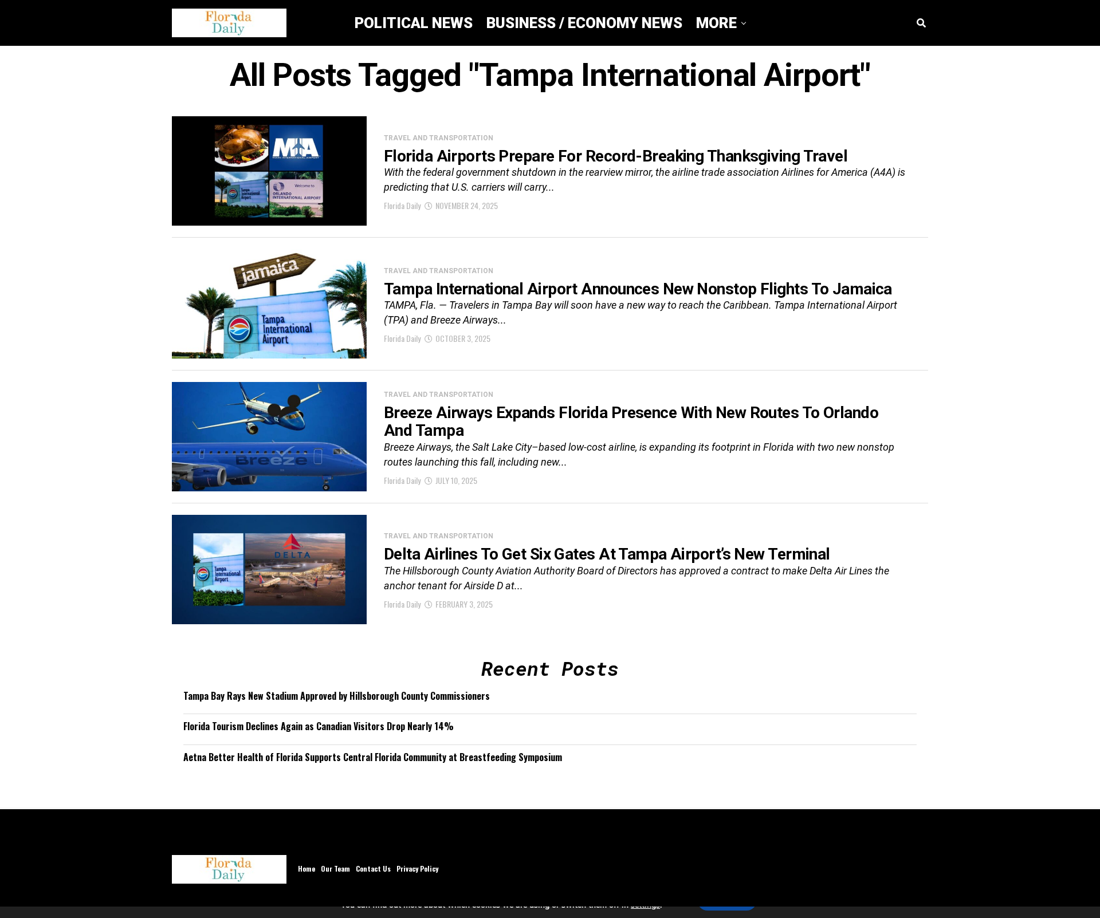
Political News (414, 22)
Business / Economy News (584, 22)
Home (306, 868)
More (716, 22)
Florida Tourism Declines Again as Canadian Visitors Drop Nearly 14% (318, 726)
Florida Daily (402, 205)
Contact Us (373, 868)
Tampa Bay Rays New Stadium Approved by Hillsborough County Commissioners (336, 696)
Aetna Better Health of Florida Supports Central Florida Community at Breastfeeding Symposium (372, 757)
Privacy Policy (417, 868)
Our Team (335, 868)
